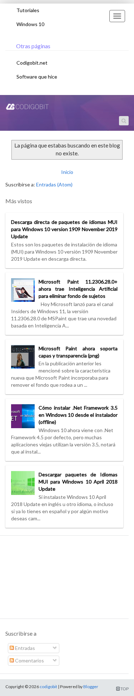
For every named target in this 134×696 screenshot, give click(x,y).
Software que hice (36, 77)
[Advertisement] (64, 579)
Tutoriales (27, 10)
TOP (124, 688)
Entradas (24, 648)
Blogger (90, 686)
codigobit (48, 686)
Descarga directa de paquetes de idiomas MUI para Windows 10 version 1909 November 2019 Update (64, 229)
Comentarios (29, 660)
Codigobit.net (32, 63)
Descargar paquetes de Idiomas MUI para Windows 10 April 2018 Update (78, 481)
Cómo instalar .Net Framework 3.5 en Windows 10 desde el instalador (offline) (78, 415)
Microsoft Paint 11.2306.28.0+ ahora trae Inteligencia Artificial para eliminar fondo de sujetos (78, 289)
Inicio (67, 172)
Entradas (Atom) (54, 184)
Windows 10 (30, 24)
